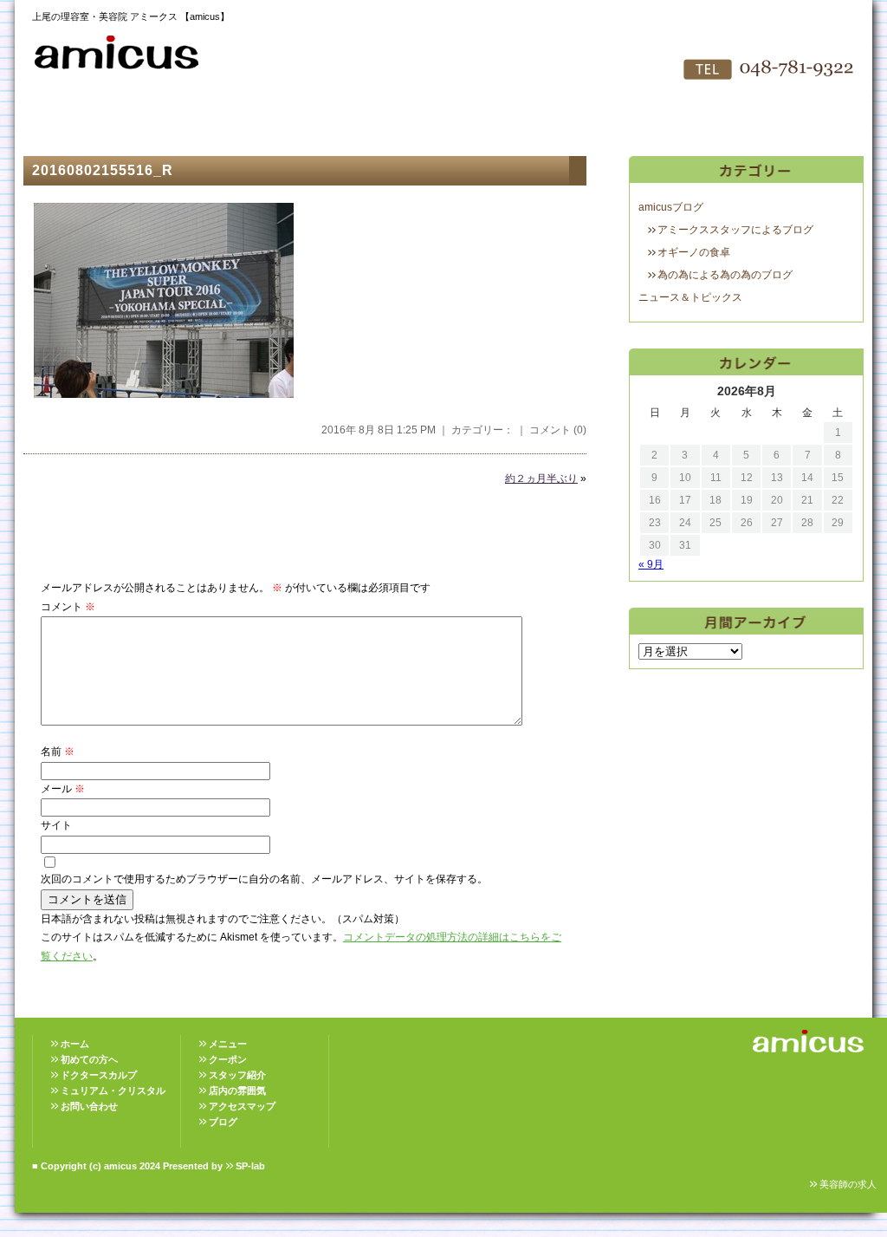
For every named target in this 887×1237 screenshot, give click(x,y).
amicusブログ (670, 207)
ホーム (75, 1043)
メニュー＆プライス (253, 121)
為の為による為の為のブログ (725, 275)
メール (63, 789)
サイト (56, 825)
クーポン (228, 1059)
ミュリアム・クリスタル (113, 1090)
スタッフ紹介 (348, 121)
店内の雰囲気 (443, 121)
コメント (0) (557, 430)
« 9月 (651, 564)
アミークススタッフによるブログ (735, 230)
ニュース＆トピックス (690, 297)
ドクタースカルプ (99, 1075)
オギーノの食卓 (693, 252)
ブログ (223, 1122)
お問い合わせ (634, 121)
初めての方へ (157, 121)
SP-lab (250, 1166)
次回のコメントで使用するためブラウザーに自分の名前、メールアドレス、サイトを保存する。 (264, 879)
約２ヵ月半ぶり (541, 478)
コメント (68, 607)
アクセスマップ (538, 121)
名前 (57, 751)
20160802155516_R (102, 170)
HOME (62, 121)
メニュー (228, 1043)
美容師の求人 (848, 1184)
